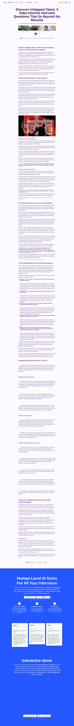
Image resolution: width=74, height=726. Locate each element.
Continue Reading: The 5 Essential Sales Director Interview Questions (32, 259)
